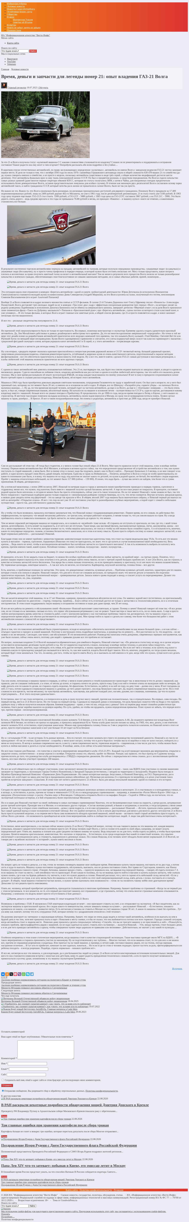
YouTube (11, 61)
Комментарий (9, 1058)
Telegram (11, 64)
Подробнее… (8, 1216)
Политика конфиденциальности (101, 1091)
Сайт (3, 1074)
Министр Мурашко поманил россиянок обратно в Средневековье (34, 988)
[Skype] (28, 974)
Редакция (118, 1190)
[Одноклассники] (7, 974)
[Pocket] (15, 974)
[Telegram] (32, 974)
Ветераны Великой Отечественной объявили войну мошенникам (34, 1001)
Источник (177, 968)
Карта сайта (72, 1190)
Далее (4, 1116)
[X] (11, 974)
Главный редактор (17, 87)
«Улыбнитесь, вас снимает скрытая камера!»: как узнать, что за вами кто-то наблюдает (44, 1006)
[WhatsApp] (23, 974)
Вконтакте (12, 59)
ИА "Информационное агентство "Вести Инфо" (25, 35)
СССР (4, 977)
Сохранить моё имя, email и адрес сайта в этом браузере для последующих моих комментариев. (53, 1080)
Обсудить (43, 87)
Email (4, 1069)
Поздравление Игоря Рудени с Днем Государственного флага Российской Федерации (69, 1145)
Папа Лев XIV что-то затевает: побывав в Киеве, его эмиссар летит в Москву (63, 1166)
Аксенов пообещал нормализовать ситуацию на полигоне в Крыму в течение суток (43, 980)
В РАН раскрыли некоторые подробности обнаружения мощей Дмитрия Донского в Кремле (75, 1105)
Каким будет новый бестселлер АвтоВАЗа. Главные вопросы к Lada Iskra (38, 1012)
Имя (4, 1063)
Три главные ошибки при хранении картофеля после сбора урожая (55, 1125)
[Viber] (19, 974)
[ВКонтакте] (3, 974)
